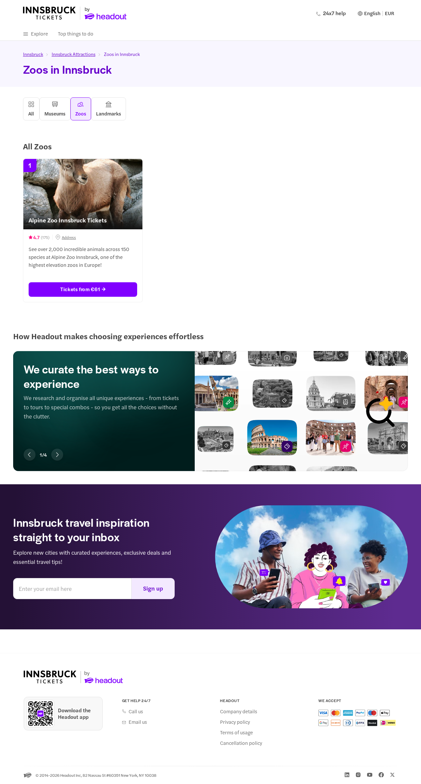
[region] (210, 401)
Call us (136, 711)
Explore (39, 33)
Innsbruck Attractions (73, 54)
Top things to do (75, 33)
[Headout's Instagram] (358, 774)
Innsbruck (33, 54)
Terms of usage (236, 732)
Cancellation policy (241, 743)
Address (69, 237)
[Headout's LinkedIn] (347, 774)
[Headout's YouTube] (369, 774)
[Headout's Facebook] (381, 774)
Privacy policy (235, 722)
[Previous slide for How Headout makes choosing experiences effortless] (30, 455)
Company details (238, 711)
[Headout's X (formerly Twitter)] (392, 774)
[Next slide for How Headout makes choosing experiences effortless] (57, 455)
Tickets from (80, 289)
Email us (138, 722)
